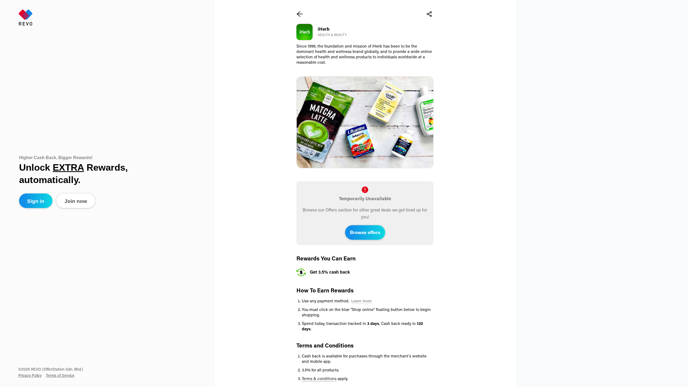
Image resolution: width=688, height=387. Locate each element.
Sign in (35, 201)
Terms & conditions (319, 379)
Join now (75, 201)
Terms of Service (60, 376)
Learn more (361, 301)
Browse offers (365, 233)
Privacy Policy (30, 376)
